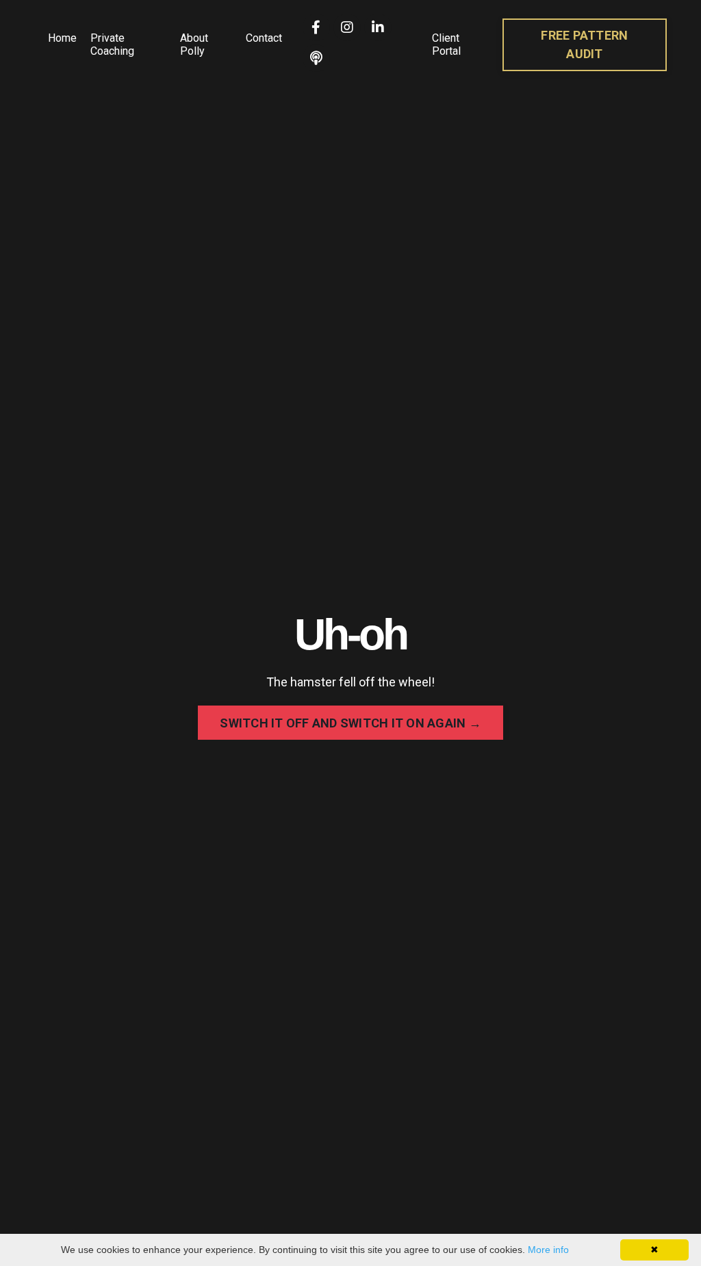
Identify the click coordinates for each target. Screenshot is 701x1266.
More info (548, 1249)
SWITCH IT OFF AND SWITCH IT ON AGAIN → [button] (350, 723)
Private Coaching (112, 44)
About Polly (194, 44)
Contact (264, 37)
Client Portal (446, 44)
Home (62, 37)
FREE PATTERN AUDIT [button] (584, 44)
